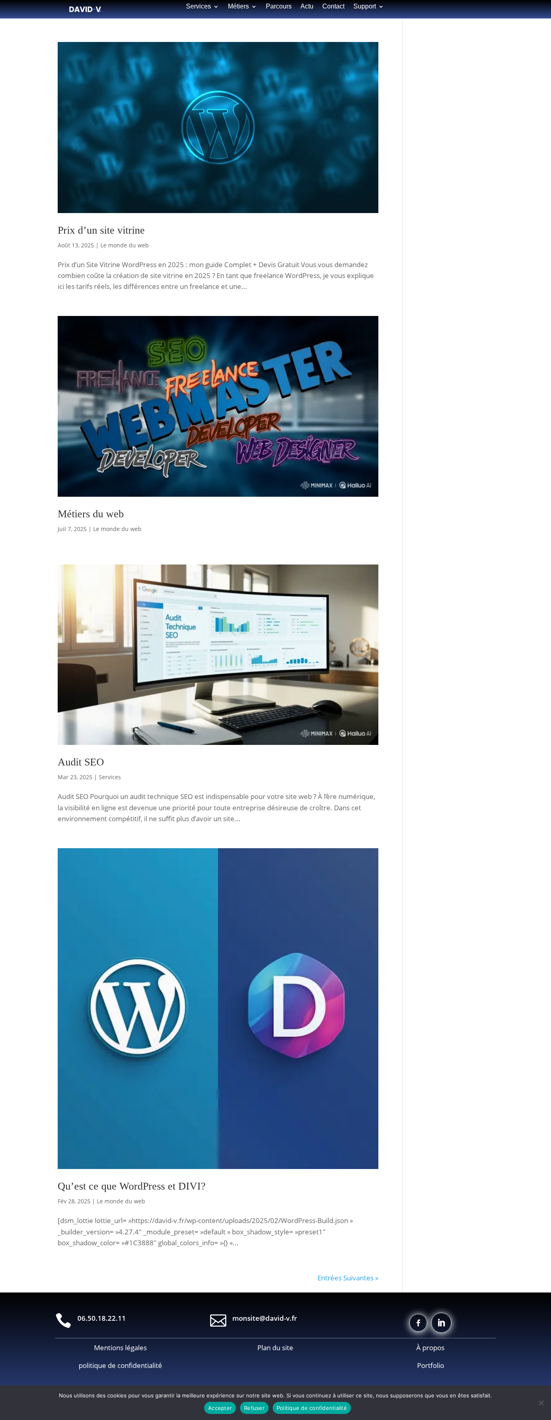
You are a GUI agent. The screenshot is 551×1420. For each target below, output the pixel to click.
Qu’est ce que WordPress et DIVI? (132, 1186)
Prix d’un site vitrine (101, 230)
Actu (307, 6)
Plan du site (275, 1347)
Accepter (220, 1408)
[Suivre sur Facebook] (418, 1323)
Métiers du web (91, 514)
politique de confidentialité (120, 1365)
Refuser (254, 1408)
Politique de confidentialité (312, 1408)
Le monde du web (124, 245)
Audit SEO (81, 762)
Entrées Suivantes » (347, 1277)
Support (364, 6)
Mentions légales (120, 1347)
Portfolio (430, 1365)
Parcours (279, 6)
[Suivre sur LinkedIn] (441, 1323)
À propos (430, 1347)
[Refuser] (541, 1403)
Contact (333, 6)
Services (110, 777)
